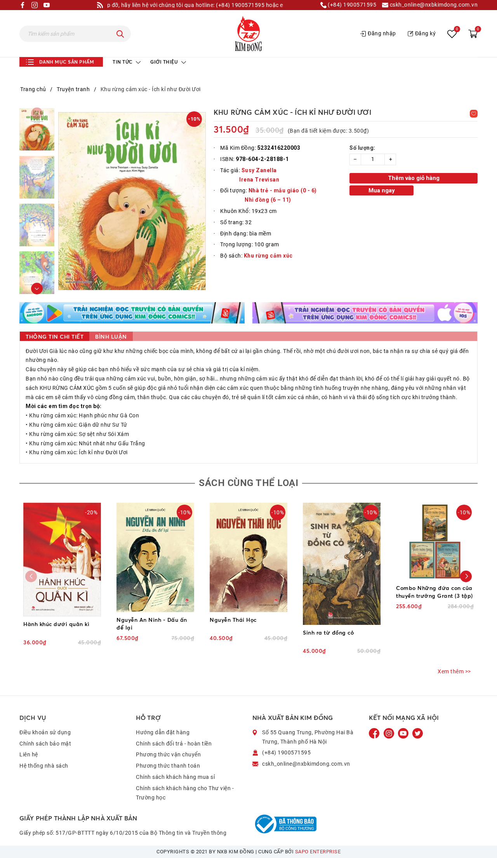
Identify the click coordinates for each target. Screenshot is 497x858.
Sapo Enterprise (318, 852)
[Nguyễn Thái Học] (248, 557)
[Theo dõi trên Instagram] (389, 733)
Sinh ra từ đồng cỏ (328, 632)
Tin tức (123, 62)
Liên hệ (28, 754)
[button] (37, 288)
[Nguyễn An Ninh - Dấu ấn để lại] (155, 557)
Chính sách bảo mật (45, 743)
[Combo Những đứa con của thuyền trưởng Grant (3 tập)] (435, 541)
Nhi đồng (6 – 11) (268, 200)
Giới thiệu (164, 62)
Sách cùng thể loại (248, 482)
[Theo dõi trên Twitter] (417, 733)
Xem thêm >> (454, 671)
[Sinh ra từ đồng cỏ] (342, 564)
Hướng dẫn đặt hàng (162, 732)
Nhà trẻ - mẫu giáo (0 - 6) (282, 190)
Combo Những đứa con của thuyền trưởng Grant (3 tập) (434, 592)
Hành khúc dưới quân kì (56, 624)
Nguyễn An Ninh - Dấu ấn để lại (151, 623)
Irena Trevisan (259, 179)
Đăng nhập (382, 33)
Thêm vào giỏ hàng (414, 178)
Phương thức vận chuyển (168, 754)
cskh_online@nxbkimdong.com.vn (433, 5)
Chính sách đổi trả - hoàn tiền (174, 743)
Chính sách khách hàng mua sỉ (175, 777)
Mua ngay (381, 190)
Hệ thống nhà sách (43, 766)
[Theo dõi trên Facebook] (375, 733)
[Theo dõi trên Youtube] (404, 733)
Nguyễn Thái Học (233, 619)
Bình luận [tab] (111, 336)
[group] (132, 200)
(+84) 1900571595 (352, 5)
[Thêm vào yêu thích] (474, 114)
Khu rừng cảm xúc (268, 256)
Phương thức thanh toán (168, 766)
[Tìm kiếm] (120, 34)
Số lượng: (362, 148)
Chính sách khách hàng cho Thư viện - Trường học (185, 793)
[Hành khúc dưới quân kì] (62, 559)
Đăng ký (425, 33)
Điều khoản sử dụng (45, 732)
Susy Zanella (259, 170)
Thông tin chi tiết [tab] (54, 336)
